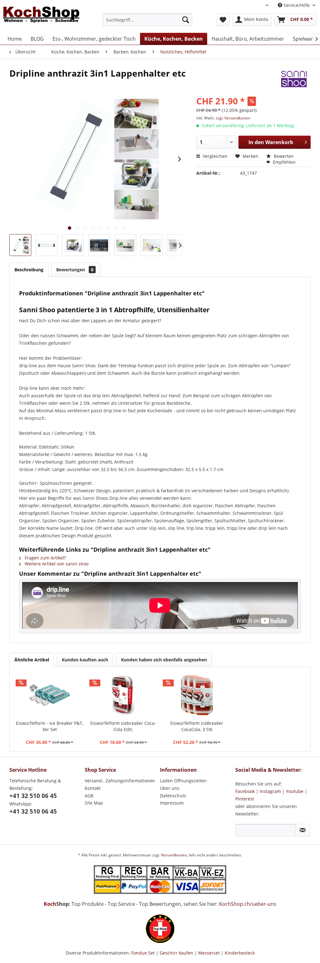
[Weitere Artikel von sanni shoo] (294, 79)
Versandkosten (174, 855)
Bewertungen (74, 270)
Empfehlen (284, 162)
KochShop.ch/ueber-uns (247, 903)
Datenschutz (173, 796)
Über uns (169, 788)
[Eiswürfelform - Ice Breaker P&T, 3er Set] (49, 695)
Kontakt (93, 788)
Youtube (294, 791)
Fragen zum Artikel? (44, 558)
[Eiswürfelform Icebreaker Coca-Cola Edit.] (123, 695)
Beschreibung (28, 270)
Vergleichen (215, 156)
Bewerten (283, 156)
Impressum (172, 803)
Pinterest (244, 799)
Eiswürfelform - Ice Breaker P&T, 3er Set (49, 726)
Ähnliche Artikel (31, 660)
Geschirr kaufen (176, 953)
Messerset (209, 953)
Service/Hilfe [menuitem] (296, 5)
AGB (89, 796)
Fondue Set (143, 953)
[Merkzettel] (223, 19)
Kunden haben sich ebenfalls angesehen (164, 660)
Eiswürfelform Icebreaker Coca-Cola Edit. (123, 726)
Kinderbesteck (240, 953)
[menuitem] (147, 19)
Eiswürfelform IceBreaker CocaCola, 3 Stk (196, 726)
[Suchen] (185, 19)
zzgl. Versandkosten (233, 118)
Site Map (94, 803)
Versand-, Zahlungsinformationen (120, 781)
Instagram (270, 791)
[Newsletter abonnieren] (302, 830)
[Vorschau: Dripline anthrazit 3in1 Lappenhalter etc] (20, 245)
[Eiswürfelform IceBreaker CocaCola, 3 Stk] (197, 695)
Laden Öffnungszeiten (183, 781)
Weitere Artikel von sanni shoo (55, 564)
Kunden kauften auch (85, 660)
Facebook (245, 791)
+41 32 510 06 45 (33, 796)
